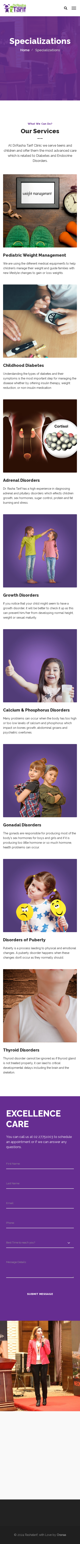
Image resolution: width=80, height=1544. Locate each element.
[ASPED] (40, 1454)
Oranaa (61, 1534)
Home (25, 50)
